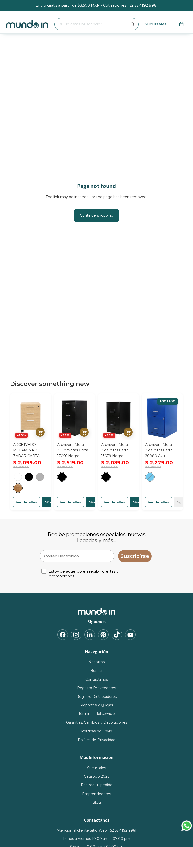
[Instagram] (76, 634)
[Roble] (18, 488)
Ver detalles (26, 502)
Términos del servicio (96, 713)
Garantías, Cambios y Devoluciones (96, 722)
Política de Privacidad (96, 739)
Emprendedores (96, 794)
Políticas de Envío (96, 731)
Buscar (96, 670)
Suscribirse (135, 556)
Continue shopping (96, 215)
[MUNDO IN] (96, 611)
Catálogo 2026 (96, 776)
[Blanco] (18, 477)
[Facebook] (62, 634)
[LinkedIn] (89, 634)
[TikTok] (117, 634)
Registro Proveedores (96, 688)
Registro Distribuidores (96, 696)
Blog (96, 802)
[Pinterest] (103, 634)
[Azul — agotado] (150, 477)
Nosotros (96, 662)
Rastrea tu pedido (96, 785)
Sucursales (156, 24)
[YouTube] (130, 634)
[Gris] (40, 477)
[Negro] (29, 477)
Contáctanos (96, 679)
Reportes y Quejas (96, 705)
